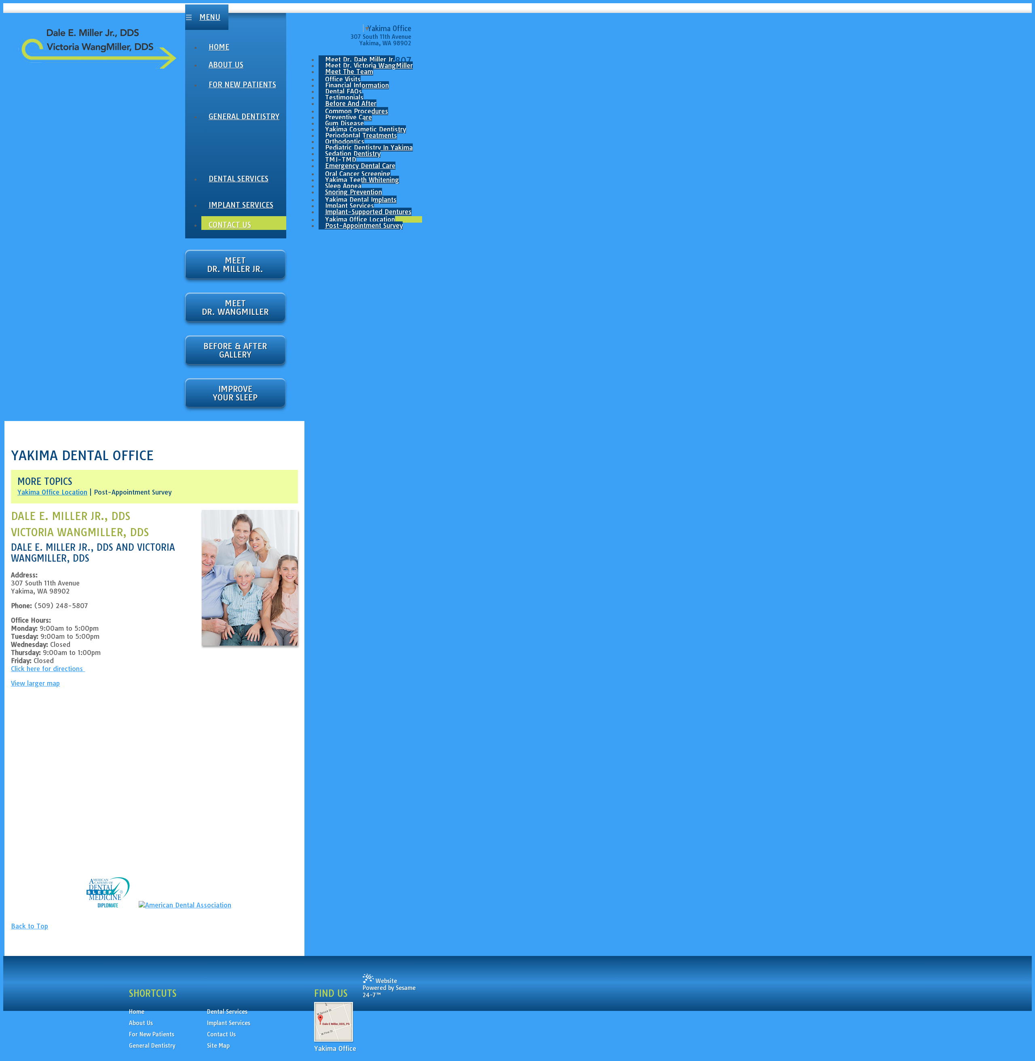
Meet (235, 264)
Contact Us (221, 1034)
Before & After (235, 350)
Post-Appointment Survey (132, 492)
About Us (141, 1023)
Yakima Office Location (52, 492)
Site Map (218, 1045)
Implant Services (228, 1023)
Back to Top (29, 926)
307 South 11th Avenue (381, 36)
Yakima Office (335, 1048)
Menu (209, 17)
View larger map (35, 683)
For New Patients (151, 1034)
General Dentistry (152, 1045)
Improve (235, 393)
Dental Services (227, 1011)
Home (136, 1011)
